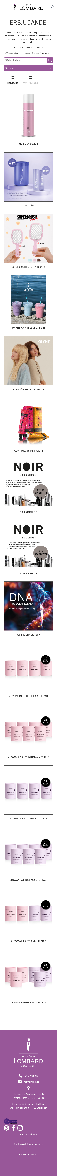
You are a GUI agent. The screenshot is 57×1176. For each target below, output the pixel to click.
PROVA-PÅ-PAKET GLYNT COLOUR (28, 389)
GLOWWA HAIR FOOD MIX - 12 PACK (28, 941)
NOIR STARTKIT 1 (28, 573)
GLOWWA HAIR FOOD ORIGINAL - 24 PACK (28, 757)
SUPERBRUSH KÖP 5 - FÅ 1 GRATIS (28, 267)
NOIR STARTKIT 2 (28, 512)
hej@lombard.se (31, 1082)
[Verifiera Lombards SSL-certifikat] (10, 1121)
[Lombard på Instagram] (20, 1128)
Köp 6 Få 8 (28, 206)
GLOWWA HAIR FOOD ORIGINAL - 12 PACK (29, 696)
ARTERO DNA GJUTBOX (28, 635)
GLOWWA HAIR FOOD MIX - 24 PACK (28, 1002)
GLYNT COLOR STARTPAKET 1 (28, 451)
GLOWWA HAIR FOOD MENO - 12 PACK (28, 818)
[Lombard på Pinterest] (6, 1128)
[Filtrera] (50, 60)
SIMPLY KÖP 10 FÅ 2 (28, 144)
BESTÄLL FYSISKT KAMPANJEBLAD (29, 328)
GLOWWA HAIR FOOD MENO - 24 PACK (28, 880)
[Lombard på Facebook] (13, 1128)
